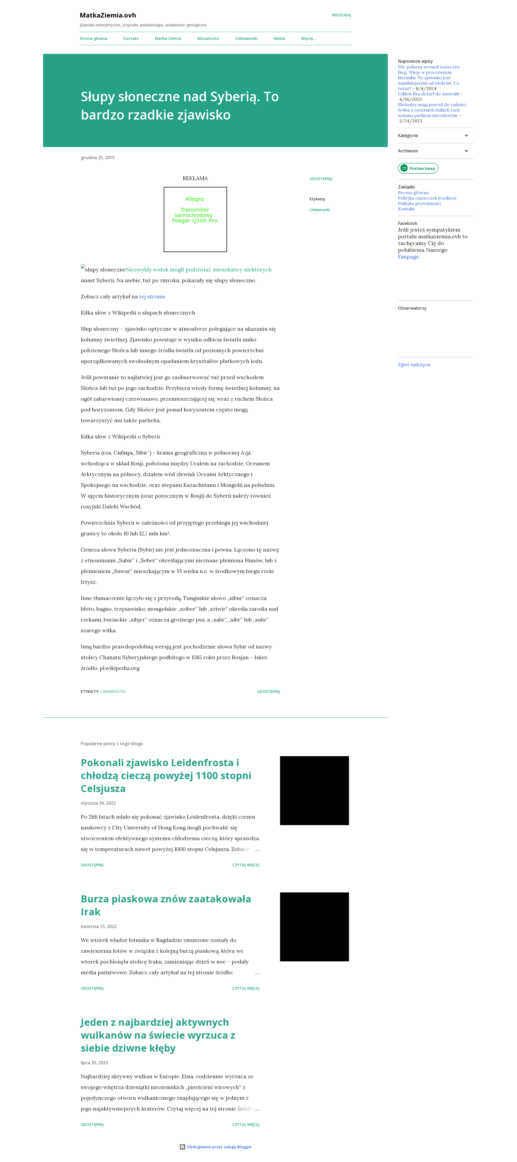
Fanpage (408, 256)
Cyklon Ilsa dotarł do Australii (428, 93)
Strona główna (93, 38)
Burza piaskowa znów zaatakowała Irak (166, 905)
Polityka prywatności (419, 203)
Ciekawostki (246, 38)
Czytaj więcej (246, 864)
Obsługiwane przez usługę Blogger (219, 1146)
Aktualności (208, 38)
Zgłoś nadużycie (414, 365)
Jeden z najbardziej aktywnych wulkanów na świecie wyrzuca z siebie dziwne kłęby (158, 1035)
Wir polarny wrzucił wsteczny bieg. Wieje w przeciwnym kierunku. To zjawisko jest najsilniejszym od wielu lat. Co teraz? (429, 77)
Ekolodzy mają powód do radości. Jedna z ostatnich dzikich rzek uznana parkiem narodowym (432, 110)
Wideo (279, 38)
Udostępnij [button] (321, 178)
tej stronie (152, 296)
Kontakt (131, 38)
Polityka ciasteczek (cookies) (427, 198)
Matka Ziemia (168, 38)
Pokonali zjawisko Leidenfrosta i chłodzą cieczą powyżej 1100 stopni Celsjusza (166, 775)
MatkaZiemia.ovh (108, 15)
